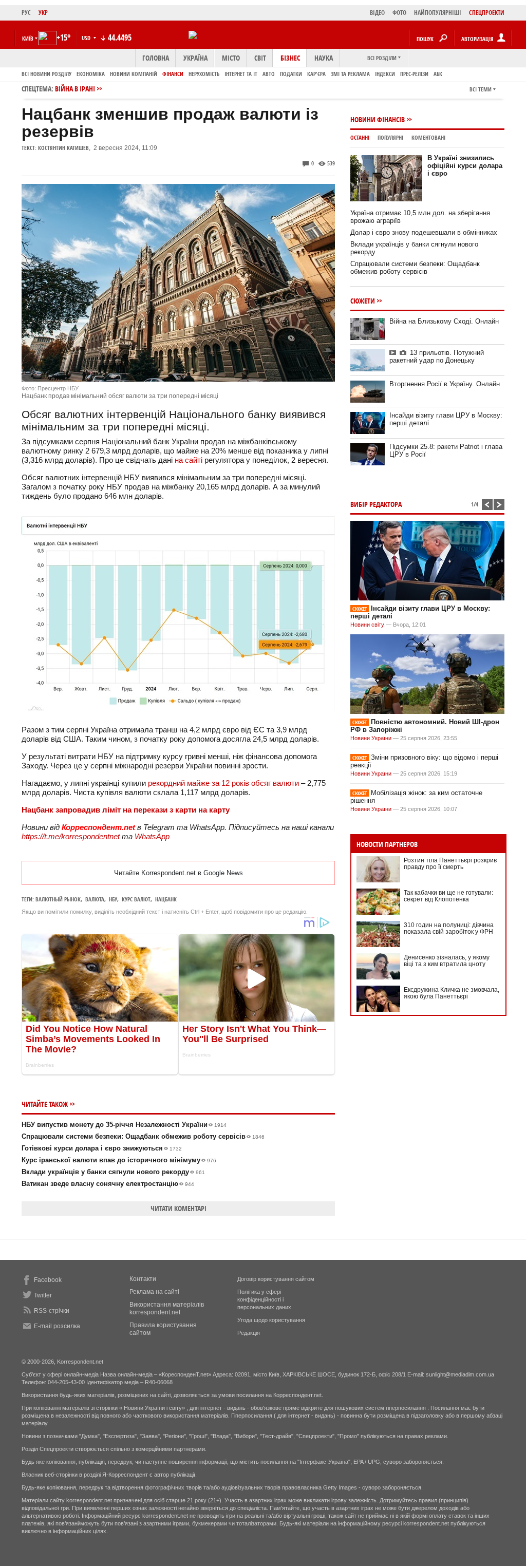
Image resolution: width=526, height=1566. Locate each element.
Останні (359, 137)
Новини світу (367, 624)
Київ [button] (27, 38)
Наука (323, 58)
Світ (260, 58)
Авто (268, 74)
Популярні (390, 137)
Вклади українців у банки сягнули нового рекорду (113, 1172)
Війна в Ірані (75, 88)
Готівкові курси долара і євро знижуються (102, 1148)
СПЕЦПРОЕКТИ (486, 12)
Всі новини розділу (46, 74)
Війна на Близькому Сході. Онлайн (444, 321)
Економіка (91, 74)
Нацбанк (166, 899)
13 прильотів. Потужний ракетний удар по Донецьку (436, 356)
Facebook (48, 1280)
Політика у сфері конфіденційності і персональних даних (264, 1299)
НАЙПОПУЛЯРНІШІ (437, 12)
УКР (43, 12)
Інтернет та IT (240, 74)
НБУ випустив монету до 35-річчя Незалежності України (124, 1124)
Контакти (142, 1278)
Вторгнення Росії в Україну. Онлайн (444, 384)
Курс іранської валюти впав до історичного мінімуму (119, 1160)
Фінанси (172, 74)
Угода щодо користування (271, 1320)
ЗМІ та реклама (350, 74)
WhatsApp (152, 836)
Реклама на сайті (154, 1291)
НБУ (113, 899)
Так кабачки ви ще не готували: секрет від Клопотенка (448, 896)
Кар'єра (316, 74)
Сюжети (362, 301)
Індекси (385, 74)
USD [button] (87, 38)
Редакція (248, 1333)
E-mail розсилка (57, 1326)
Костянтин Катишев (63, 148)
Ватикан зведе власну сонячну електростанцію (108, 1183)
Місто (231, 58)
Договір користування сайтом (275, 1279)
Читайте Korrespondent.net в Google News (178, 873)
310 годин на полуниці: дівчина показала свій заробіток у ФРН (449, 928)
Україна (195, 58)
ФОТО (399, 12)
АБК (438, 74)
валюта (94, 899)
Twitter (43, 1295)
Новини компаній (133, 74)
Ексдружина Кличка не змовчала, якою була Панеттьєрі (451, 993)
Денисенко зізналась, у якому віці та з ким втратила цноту (447, 961)
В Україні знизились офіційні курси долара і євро (464, 165)
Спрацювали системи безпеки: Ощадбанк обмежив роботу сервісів (143, 1136)
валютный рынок (58, 899)
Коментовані (428, 137)
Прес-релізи (414, 74)
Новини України (370, 738)
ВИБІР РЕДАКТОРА (376, 504)
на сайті (188, 460)
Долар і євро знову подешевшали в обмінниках (423, 232)
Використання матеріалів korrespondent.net (166, 1308)
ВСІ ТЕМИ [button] (480, 89)
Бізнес (290, 58)
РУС (26, 12)
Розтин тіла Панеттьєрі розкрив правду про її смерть (450, 864)
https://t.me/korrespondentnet (71, 836)
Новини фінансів (377, 119)
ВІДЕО (377, 12)
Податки (291, 74)
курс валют (136, 899)
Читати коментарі (178, 1208)
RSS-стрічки (51, 1310)
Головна (155, 58)
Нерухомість (204, 74)
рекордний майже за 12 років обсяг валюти (223, 783)
